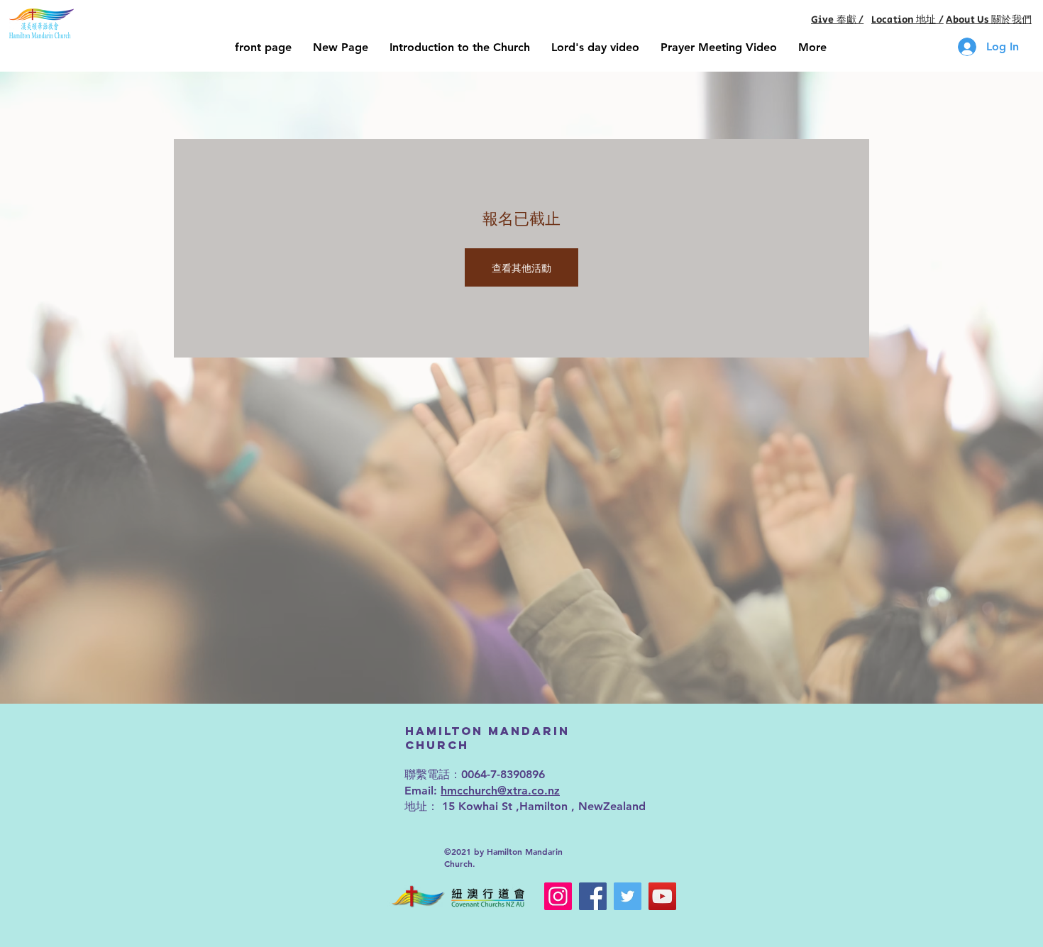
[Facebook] (593, 896)
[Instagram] (558, 896)
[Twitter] (627, 896)
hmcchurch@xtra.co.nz (500, 790)
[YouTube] (662, 896)
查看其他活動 (521, 267)
